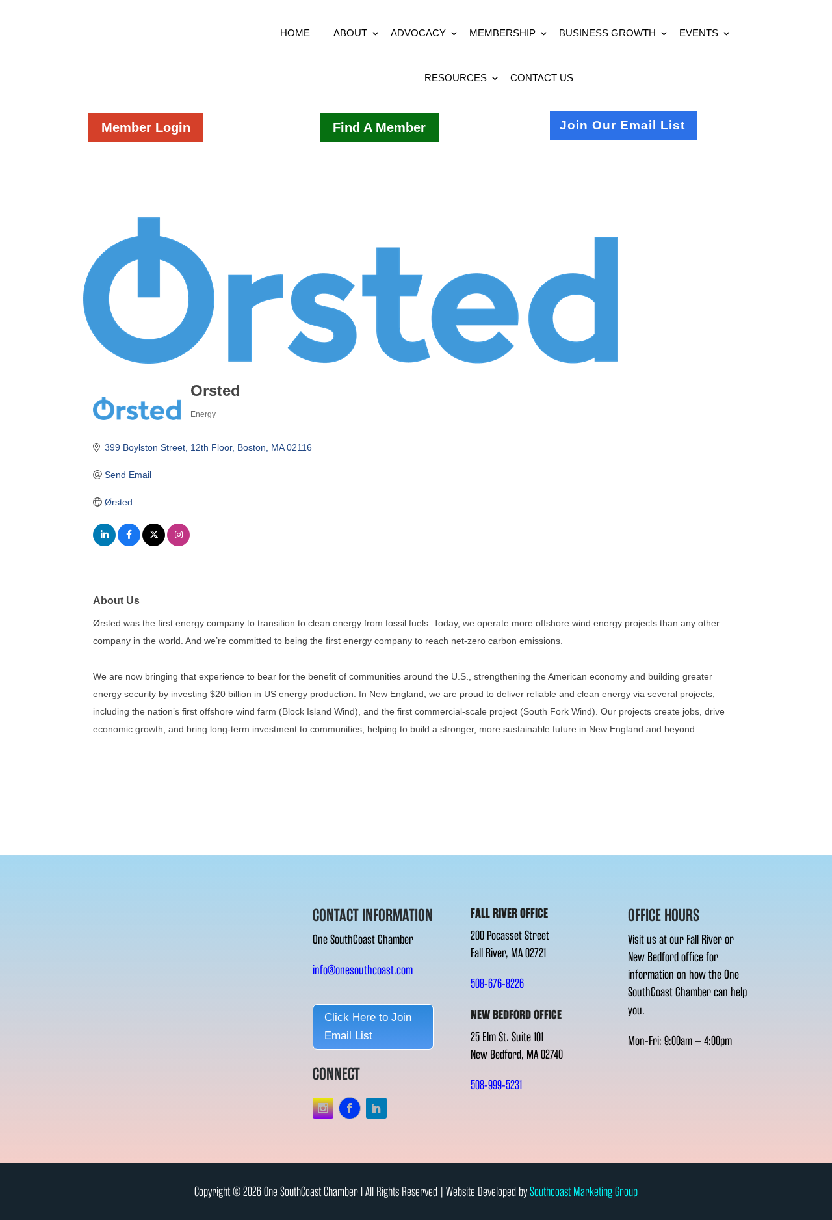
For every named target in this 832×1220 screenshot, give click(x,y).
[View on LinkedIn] (104, 543)
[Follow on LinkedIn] (376, 1108)
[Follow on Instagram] (323, 1108)
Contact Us (541, 77)
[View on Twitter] (153, 543)
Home (295, 32)
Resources (455, 77)
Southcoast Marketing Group (584, 1191)
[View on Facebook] (129, 543)
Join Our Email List (622, 125)
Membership (502, 32)
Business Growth (607, 32)
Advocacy (418, 32)
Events (698, 32)
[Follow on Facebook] (350, 1108)
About (350, 32)
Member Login (145, 127)
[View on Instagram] (178, 543)
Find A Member (379, 127)
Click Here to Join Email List (367, 1026)
